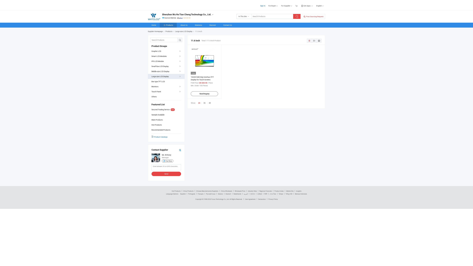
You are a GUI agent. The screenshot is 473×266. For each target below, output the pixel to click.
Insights (298, 191)
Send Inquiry (204, 94)
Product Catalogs (161, 137)
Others (154, 96)
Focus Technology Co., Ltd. (220, 199)
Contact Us (227, 25)
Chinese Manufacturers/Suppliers (207, 191)
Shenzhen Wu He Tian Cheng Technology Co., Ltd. (186, 14)
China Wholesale (226, 191)
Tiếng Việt (289, 194)
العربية (246, 194)
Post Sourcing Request (314, 16)
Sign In (262, 6)
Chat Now (168, 161)
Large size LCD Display (160, 76)
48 (210, 103)
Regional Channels (265, 191)
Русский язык (210, 194)
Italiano (220, 194)
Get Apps (307, 6)
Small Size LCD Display (160, 66)
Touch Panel (156, 91)
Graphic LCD (156, 51)
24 (199, 103)
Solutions (198, 25)
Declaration (262, 199)
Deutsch (228, 194)
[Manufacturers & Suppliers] (163, 5)
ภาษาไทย (273, 194)
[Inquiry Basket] (297, 6)
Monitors (155, 86)
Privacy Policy (273, 199)
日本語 (259, 194)
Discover (212, 25)
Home (154, 25)
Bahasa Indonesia (301, 194)
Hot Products (176, 191)
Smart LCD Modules (159, 56)
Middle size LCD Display (160, 71)
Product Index (279, 191)
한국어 (252, 194)
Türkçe (281, 194)
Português (191, 194)
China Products (188, 191)
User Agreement (250, 199)
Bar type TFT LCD (158, 81)
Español (183, 194)
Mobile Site (290, 191)
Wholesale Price (240, 191)
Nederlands (237, 194)
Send (166, 174)
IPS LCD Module (158, 61)
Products (169, 25)
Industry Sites (252, 191)
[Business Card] (180, 150)
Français (200, 194)
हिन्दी (265, 194)
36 (204, 103)
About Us (183, 25)
